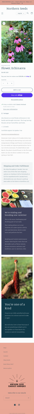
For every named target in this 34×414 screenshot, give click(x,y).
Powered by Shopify (21, 413)
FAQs (4, 347)
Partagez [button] (6, 113)
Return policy (7, 368)
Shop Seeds (6, 360)
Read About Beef (8, 364)
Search (5, 352)
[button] (2, 13)
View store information (10, 109)
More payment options (17, 99)
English (20, 13)
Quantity (3, 79)
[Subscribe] (28, 398)
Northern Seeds (14, 413)
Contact (5, 356)
